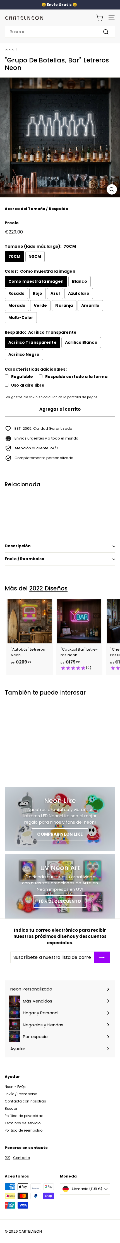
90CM (35, 256)
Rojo (37, 293)
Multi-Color (20, 317)
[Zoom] (112, 189)
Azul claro (78, 293)
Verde (40, 305)
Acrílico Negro (23, 354)
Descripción (18, 546)
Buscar (11, 1108)
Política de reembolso (23, 1130)
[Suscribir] (102, 957)
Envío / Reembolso (24, 559)
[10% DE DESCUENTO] (60, 886)
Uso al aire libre (27, 385)
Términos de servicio (23, 1123)
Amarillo (90, 305)
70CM (14, 256)
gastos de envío (24, 397)
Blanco (79, 281)
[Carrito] (99, 18)
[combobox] (60, 32)
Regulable (22, 376)
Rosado (16, 293)
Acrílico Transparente (32, 342)
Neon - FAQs (15, 1086)
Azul (55, 293)
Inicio (9, 50)
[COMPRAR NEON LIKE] (60, 819)
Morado (16, 305)
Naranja (64, 305)
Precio (12, 223)
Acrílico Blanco (81, 342)
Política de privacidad (24, 1115)
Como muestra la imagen (36, 281)
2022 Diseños (48, 588)
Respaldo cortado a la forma (76, 376)
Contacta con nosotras (25, 1101)
